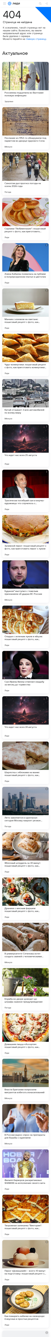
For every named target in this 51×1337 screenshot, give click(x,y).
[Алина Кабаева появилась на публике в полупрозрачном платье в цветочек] (25, 264)
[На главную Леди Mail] (15, 3)
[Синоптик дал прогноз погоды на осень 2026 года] (25, 174)
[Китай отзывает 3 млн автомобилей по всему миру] (25, 400)
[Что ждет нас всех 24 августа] (25, 717)
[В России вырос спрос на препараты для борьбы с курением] (25, 1125)
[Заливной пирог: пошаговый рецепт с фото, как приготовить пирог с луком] (25, 536)
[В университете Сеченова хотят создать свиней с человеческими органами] (25, 944)
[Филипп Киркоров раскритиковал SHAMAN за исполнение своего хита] (25, 1170)
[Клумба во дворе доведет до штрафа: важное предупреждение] (25, 989)
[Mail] (9, 3)
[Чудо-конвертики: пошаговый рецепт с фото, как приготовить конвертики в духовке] (25, 355)
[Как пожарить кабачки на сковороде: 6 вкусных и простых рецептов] (25, 1306)
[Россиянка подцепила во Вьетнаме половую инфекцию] (25, 83)
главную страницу (36, 39)
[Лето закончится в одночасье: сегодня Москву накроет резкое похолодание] (25, 808)
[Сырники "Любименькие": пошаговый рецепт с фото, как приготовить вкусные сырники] (25, 219)
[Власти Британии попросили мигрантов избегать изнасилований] (25, 1080)
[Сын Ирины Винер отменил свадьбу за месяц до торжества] (25, 672)
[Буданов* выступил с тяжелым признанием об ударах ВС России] (25, 581)
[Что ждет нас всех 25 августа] (25, 445)
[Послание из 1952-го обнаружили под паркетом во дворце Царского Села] (25, 128)
